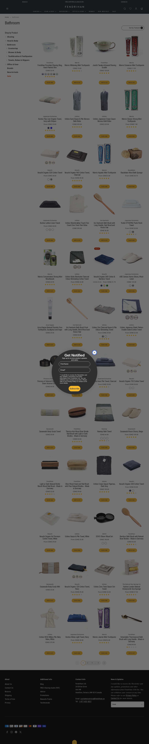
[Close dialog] (94, 353)
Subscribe (74, 389)
